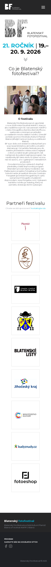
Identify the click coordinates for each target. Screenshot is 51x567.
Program (8, 539)
